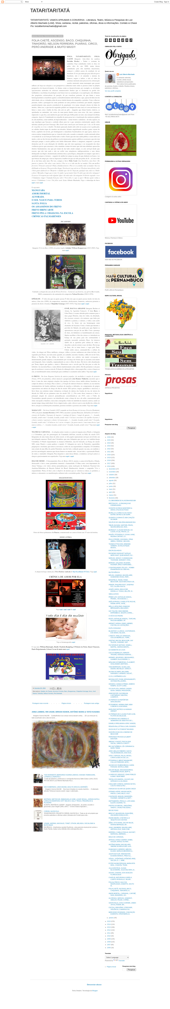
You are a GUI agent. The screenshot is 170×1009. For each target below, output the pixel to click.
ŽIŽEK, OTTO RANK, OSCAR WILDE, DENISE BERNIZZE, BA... (121, 823)
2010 (109, 936)
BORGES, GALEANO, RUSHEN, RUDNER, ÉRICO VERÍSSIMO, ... (121, 564)
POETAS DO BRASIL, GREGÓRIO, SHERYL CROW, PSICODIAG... (120, 806)
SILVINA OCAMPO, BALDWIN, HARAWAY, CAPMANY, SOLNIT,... (121, 672)
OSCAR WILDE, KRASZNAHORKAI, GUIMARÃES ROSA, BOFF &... (121, 771)
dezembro (112, 469)
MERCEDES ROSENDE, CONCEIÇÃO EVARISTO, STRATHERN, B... (122, 913)
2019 (109, 457)
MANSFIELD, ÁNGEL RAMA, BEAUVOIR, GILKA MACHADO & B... (122, 581)
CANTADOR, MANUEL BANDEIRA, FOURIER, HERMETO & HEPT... (121, 797)
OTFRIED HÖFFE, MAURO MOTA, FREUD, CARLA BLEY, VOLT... (120, 792)
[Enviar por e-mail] (51, 688)
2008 (109, 942)
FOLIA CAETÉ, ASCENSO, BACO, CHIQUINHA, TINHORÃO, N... (120, 889)
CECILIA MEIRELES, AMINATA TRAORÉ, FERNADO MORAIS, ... (121, 653)
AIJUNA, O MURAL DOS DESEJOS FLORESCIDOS (121, 873)
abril (110, 492)
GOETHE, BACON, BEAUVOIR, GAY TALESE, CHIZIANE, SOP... (121, 641)
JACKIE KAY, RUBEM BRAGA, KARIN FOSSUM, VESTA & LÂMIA (121, 766)
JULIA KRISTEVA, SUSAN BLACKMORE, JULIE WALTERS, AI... (122, 869)
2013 (109, 927)
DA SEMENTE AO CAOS (117, 650)
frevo (90, 691)
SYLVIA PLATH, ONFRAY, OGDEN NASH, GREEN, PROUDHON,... (120, 689)
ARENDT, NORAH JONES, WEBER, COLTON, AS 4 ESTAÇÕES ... (121, 624)
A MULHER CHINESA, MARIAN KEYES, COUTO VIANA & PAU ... (122, 785)
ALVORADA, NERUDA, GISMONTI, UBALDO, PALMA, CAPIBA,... (120, 899)
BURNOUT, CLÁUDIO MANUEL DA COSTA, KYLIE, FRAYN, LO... (121, 531)
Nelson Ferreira (48, 693)
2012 (109, 930)
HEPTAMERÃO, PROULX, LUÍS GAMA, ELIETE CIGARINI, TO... (122, 802)
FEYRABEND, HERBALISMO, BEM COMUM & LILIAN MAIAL (120, 705)
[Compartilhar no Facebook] (58, 688)
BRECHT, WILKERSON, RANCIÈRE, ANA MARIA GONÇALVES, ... (121, 814)
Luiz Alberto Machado (127, 74)
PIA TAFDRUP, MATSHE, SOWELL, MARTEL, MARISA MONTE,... (120, 646)
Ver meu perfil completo (113, 91)
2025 (109, 440)
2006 (109, 948)
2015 (109, 921)
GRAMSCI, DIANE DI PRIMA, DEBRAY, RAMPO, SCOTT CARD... (122, 685)
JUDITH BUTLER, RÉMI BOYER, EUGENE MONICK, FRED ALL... (120, 855)
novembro (112, 472)
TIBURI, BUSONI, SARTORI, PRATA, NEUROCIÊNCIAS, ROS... (121, 526)
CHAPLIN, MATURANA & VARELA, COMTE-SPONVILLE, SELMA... (120, 878)
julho (111, 483)
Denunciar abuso (94, 985)
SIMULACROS (114, 594)
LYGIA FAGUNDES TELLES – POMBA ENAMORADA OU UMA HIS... (121, 568)
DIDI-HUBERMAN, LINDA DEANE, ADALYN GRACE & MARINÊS (66, 787)
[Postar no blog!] (53, 688)
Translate (121, 961)
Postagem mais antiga (91, 703)
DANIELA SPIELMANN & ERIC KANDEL (122, 723)
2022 (109, 449)
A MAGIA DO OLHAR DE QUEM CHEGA (122, 789)
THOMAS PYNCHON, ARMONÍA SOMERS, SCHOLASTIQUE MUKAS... (119, 546)
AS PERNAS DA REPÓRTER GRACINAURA (118, 700)
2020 (109, 455)
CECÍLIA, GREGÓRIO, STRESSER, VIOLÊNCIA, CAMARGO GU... (121, 908)
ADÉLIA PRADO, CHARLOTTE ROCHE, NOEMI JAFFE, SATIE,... (122, 602)
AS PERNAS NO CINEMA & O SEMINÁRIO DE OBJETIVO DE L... (121, 719)
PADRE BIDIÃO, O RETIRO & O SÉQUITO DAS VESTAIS (119, 819)
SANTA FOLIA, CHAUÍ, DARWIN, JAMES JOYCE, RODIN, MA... (122, 904)
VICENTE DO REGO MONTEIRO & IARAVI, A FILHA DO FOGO (120, 509)
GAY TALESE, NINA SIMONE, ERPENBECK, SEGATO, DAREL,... (121, 612)
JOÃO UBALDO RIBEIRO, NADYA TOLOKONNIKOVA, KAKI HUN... (120, 752)
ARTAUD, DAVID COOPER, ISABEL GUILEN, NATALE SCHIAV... (121, 840)
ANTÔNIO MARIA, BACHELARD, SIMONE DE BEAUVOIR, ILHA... (120, 845)
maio (111, 489)
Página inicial (66, 703)
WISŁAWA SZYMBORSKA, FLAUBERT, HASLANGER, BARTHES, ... (122, 663)
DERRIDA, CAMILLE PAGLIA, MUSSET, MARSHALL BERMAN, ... (122, 833)
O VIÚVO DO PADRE (116, 616)
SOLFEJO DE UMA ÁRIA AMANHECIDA (122, 522)
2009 (109, 939)
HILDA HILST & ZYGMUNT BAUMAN (121, 729)
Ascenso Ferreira (58, 691)
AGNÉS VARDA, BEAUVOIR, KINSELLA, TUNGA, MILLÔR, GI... (121, 590)
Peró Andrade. (58, 693)
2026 (109, 437)
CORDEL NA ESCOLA (51, 811)
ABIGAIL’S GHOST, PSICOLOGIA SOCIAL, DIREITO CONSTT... (120, 742)
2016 (109, 466)
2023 (109, 446)
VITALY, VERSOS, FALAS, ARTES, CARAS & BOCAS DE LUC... (120, 756)
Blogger (95, 991)
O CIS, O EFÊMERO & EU (117, 676)
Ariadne (43, 691)
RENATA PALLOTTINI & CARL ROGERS (122, 726)
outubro (111, 475)
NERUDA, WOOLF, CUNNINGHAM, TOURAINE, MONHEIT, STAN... (121, 559)
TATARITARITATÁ (50, 10)
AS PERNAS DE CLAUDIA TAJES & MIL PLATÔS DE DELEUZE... (122, 715)
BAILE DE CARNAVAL (116, 837)
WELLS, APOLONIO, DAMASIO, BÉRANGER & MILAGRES (119, 607)
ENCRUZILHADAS (115, 550)
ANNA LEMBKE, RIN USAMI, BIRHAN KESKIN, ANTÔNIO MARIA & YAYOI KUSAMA (66, 712)
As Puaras (49, 691)
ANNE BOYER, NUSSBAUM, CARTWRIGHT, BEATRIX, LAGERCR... (118, 695)
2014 (109, 924)
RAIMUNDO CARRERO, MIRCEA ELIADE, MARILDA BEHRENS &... (121, 850)
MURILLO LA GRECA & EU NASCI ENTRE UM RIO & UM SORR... (120, 514)
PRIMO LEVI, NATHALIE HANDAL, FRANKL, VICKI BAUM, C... (120, 598)
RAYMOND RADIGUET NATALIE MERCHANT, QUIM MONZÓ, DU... (121, 554)
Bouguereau (71, 691)
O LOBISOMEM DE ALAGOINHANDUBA (122, 500)
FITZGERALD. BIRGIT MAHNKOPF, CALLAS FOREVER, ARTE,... (121, 761)
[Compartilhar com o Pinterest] (60, 688)
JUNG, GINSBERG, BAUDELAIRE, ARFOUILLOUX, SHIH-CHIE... (120, 828)
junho (111, 486)
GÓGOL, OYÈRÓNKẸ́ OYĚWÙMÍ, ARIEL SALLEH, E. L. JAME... (122, 859)
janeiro (111, 918)
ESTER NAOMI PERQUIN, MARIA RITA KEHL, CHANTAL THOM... (122, 864)
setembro (112, 478)
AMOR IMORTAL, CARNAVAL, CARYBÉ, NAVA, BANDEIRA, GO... (122, 894)
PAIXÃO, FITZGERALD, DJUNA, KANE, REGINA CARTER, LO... (122, 535)
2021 (109, 452)
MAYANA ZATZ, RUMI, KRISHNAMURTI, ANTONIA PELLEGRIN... (122, 680)
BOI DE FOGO (113, 810)
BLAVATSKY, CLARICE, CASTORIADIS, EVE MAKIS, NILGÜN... (122, 632)
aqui (61, 609)
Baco (65, 691)
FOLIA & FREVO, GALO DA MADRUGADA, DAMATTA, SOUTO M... (121, 884)
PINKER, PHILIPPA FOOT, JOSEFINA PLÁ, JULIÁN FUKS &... (121, 585)
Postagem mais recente (40, 703)
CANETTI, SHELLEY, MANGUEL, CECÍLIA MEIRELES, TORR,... (120, 636)
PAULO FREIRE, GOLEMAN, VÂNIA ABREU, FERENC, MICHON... (121, 540)
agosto (111, 480)
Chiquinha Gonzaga (82, 691)
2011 (109, 933)
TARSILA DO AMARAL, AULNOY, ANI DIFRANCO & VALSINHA (121, 780)
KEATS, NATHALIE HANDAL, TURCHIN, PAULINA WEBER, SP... (122, 619)
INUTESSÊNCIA (114, 572)
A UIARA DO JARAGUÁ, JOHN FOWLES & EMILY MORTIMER (122, 775)
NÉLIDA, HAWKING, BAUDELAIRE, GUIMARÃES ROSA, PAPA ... (121, 576)
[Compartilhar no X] (56, 688)
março (111, 495)
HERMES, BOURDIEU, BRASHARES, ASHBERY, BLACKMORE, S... (121, 658)
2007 (109, 945)
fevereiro (112, 498)
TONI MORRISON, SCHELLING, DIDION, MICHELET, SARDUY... (120, 668)
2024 (109, 443)
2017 (109, 463)
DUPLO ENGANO (115, 628)
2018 (109, 460)
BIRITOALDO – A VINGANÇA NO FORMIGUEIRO (120, 504)
